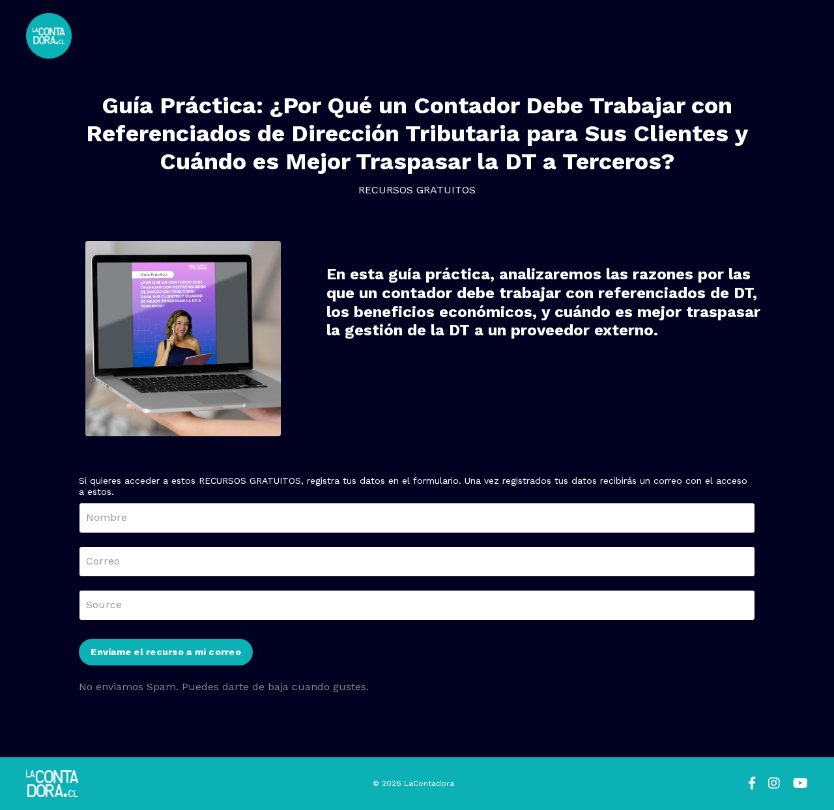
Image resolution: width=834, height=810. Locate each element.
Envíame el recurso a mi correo (166, 652)
